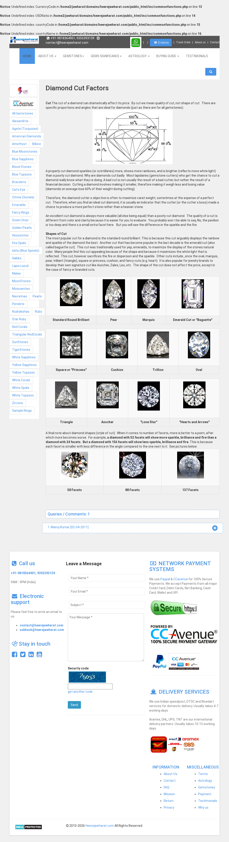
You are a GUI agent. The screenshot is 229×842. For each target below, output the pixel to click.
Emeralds (19, 205)
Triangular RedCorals (27, 334)
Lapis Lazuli (20, 266)
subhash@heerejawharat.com (42, 630)
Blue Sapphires (23, 159)
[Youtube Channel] (39, 655)
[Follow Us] (23, 655)
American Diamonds (26, 136)
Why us (203, 807)
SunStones (20, 342)
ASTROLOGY (137, 56)
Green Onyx (20, 220)
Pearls (37, 296)
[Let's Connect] (31, 655)
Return (169, 801)
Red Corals (20, 327)
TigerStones (21, 349)
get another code (80, 691)
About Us (46, 56)
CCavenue (180, 579)
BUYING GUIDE (166, 56)
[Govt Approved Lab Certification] (23, 90)
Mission (169, 794)
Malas (16, 273)
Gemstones (206, 787)
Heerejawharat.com (99, 825)
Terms (203, 774)
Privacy (169, 807)
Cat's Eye (18, 189)
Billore (36, 144)
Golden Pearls (22, 227)
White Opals (20, 388)
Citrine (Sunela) (23, 197)
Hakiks (16, 258)
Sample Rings (22, 410)
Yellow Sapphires (24, 365)
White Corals (21, 380)
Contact (215, 42)
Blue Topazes (22, 174)
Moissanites (21, 288)
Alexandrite (20, 121)
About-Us (170, 774)
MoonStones (21, 281)
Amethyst (19, 144)
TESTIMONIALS (197, 56)
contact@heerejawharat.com (41, 625)
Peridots (18, 304)
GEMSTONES (72, 56)
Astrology (205, 780)
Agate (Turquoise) (25, 128)
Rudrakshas (20, 311)
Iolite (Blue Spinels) (25, 250)
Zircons (17, 403)
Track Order (183, 42)
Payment (204, 794)
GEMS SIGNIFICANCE (105, 56)
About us (200, 42)
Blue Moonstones (24, 151)
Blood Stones (21, 167)
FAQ (166, 787)
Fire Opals (19, 243)
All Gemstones (22, 113)
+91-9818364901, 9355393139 (72, 38)
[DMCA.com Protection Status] (28, 826)
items (163, 42)
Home (27, 56)
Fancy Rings (20, 212)
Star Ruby (19, 319)
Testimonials (207, 801)
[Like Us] (14, 655)
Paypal (165, 579)
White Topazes (23, 395)
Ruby (38, 311)
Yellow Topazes (23, 372)
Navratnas (19, 296)
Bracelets (19, 182)
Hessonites (20, 235)
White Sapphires (24, 357)
